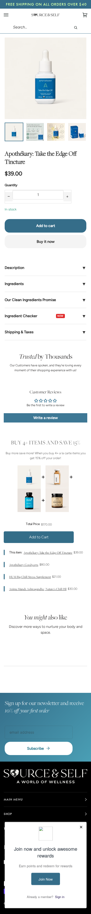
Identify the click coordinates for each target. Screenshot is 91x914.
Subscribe (35, 748)
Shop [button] (8, 814)
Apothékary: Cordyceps (23, 565)
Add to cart (45, 225)
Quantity (11, 185)
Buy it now (46, 241)
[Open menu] (11, 15)
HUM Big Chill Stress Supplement (30, 577)
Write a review (45, 418)
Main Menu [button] (13, 799)
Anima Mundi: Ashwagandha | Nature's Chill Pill (37, 589)
